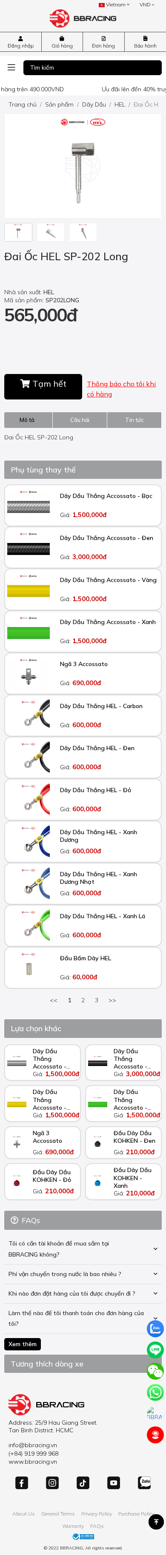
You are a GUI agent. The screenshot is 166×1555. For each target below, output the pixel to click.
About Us (23, 1513)
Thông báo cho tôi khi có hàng (121, 389)
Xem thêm (23, 1344)
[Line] (155, 1349)
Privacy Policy (96, 1513)
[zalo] (155, 1328)
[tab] (28, 420)
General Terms (58, 1513)
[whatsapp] (155, 1392)
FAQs (97, 1526)
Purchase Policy (136, 1513)
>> (112, 1000)
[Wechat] (155, 1371)
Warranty (73, 1526)
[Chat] (155, 1413)
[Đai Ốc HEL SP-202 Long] (18, 232)
